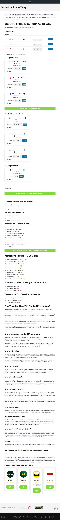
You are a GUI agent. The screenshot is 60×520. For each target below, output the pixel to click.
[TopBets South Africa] (30, 2)
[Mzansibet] (23, 477)
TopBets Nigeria (10, 516)
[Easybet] (36, 477)
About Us (46, 517)
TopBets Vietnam (27, 517)
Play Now (10, 487)
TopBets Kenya (3, 516)
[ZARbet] (10, 477)
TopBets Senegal (51, 516)
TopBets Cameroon (37, 516)
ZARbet (10, 480)
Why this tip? (9, 71)
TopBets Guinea (44, 516)
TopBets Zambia (12, 517)
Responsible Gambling (53, 517)
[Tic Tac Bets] (49, 477)
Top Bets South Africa (33, 514)
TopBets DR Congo (19, 517)
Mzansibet (23, 480)
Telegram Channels (41, 517)
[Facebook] (54, 508)
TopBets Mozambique (5, 517)
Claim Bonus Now (36, 490)
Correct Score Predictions (13, 197)
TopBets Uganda (30, 516)
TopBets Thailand (34, 517)
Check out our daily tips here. (28, 27)
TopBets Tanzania (23, 516)
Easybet (36, 480)
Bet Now (50, 39)
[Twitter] (57, 508)
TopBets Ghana (16, 516)
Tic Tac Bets (49, 480)
